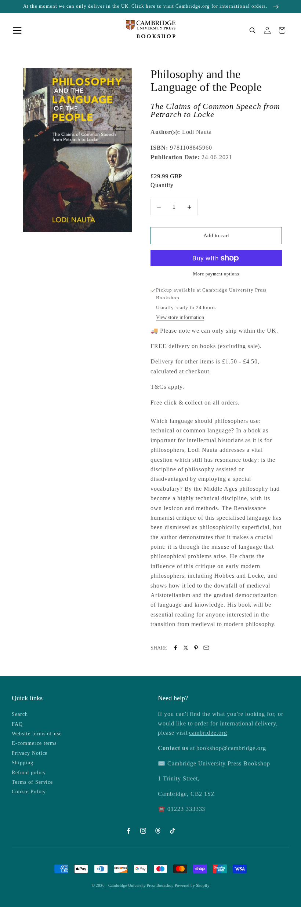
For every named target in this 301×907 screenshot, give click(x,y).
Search (20, 714)
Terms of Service (32, 782)
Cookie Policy (29, 791)
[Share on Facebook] (175, 648)
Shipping (22, 762)
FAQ (17, 724)
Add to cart (216, 235)
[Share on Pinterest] (196, 648)
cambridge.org (208, 732)
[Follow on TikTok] (172, 830)
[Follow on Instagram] (143, 830)
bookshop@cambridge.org (231, 748)
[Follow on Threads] (158, 830)
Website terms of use (37, 733)
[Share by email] (206, 648)
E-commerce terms (34, 743)
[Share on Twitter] (186, 648)
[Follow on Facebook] (128, 830)
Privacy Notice (29, 753)
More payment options (216, 274)
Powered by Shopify (192, 885)
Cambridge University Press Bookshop (141, 885)
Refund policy (29, 772)
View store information (180, 317)
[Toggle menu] (19, 30)
